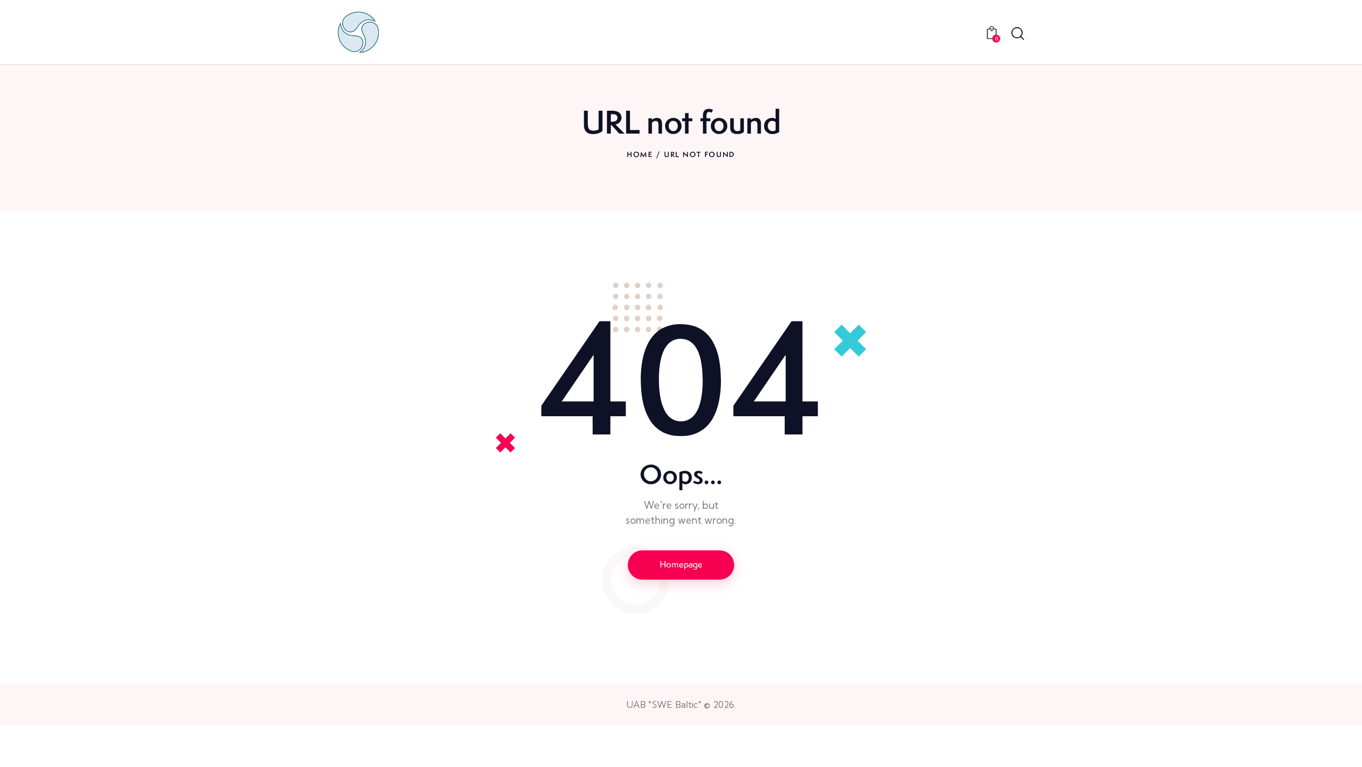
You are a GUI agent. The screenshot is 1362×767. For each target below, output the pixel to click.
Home (640, 154)
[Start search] (1017, 33)
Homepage (681, 564)
